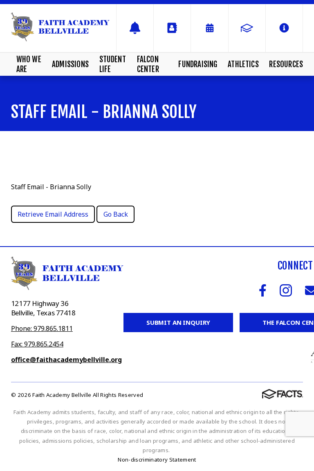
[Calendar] (209, 28)
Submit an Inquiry (178, 322)
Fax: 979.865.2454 (37, 344)
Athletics (243, 64)
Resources (286, 64)
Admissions (70, 64)
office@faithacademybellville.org (66, 359)
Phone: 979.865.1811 (42, 328)
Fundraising (197, 64)
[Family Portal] (247, 28)
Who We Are (28, 64)
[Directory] (172, 28)
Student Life (112, 64)
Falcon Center (148, 64)
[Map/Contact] (135, 28)
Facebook (263, 290)
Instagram (285, 290)
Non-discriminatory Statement (157, 459)
